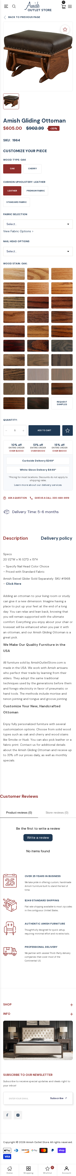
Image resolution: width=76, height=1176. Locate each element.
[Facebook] (7, 1115)
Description (15, 538)
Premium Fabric (36, 190)
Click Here (13, 584)
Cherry (32, 168)
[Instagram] (18, 1115)
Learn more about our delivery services (38, 485)
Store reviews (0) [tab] (57, 812)
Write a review (38, 837)
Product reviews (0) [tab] (19, 812)
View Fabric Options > (18, 231)
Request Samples (62, 403)
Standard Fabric (16, 202)
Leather (12, 190)
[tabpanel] (38, 56)
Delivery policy (56, 538)
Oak (12, 168)
